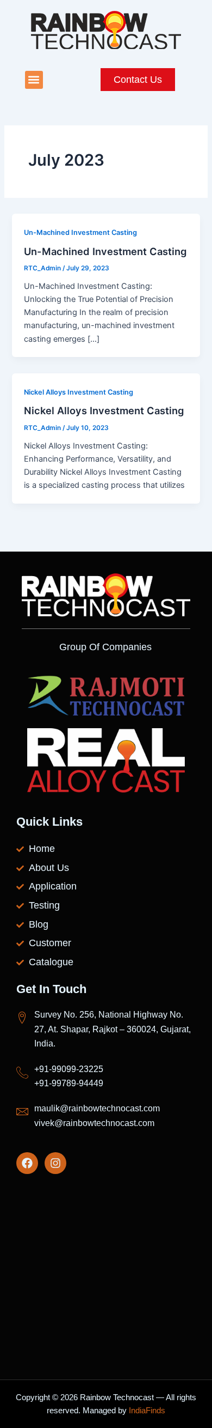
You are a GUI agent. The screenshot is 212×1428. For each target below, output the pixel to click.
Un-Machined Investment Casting (80, 232)
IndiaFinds (147, 1410)
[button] (34, 80)
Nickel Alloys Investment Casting (78, 392)
